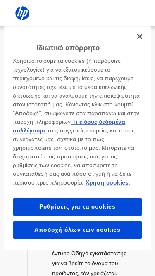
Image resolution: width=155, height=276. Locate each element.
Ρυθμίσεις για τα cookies (77, 206)
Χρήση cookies (106, 182)
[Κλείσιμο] (140, 36)
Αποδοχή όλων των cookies (77, 229)
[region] (77, 138)
